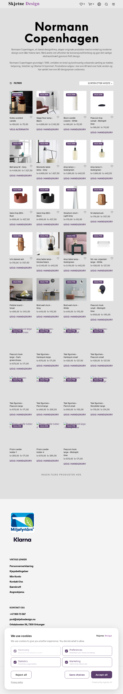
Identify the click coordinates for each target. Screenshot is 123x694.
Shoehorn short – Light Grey (71, 214)
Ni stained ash (96, 213)
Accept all (102, 674)
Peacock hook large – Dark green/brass (16, 357)
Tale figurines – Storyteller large (97, 404)
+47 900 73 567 (18, 614)
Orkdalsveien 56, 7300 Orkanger (27, 624)
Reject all (21, 674)
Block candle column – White (70, 119)
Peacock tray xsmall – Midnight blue (98, 121)
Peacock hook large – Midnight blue (71, 452)
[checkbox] (36, 651)
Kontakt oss (16, 581)
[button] (82, 4)
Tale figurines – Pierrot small (70, 404)
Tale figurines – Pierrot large (43, 404)
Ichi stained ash (17, 259)
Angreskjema (17, 591)
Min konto (15, 576)
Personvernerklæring (21, 566)
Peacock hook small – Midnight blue (97, 308)
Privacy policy (17, 682)
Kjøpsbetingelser (19, 571)
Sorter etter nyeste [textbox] (99, 83)
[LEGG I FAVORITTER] (31, 117)
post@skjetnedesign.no (23, 619)
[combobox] (96, 83)
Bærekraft (15, 586)
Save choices (77, 674)
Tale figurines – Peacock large (16, 404)
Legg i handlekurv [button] (48, 130)
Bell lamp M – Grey (18, 167)
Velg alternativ (19, 130)
